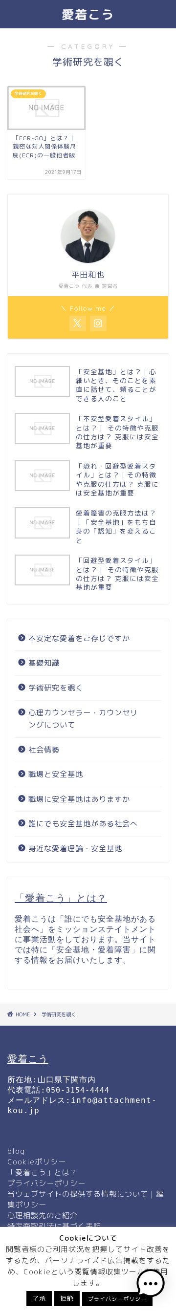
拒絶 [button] (67, 1298)
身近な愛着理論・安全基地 (75, 848)
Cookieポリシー (36, 1162)
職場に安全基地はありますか (79, 799)
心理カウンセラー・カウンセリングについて (83, 719)
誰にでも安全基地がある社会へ (83, 823)
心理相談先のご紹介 (42, 1215)
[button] (150, 1285)
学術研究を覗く (55, 688)
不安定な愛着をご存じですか (79, 638)
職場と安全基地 (55, 774)
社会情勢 (44, 750)
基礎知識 (44, 663)
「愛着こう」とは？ (42, 1172)
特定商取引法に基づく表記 (54, 1226)
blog (16, 1151)
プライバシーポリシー (46, 1183)
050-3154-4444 (78, 1090)
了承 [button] (39, 1298)
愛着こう (88, 14)
